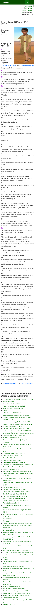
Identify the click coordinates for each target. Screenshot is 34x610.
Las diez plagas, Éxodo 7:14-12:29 (14, 435)
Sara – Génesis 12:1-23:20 (11, 404)
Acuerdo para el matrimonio (12, 586)
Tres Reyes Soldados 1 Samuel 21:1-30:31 (16, 492)
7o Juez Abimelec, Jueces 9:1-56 (13, 467)
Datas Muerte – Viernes (10, 597)
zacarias (5, 559)
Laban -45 (6, 410)
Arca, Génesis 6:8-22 (9, 401)
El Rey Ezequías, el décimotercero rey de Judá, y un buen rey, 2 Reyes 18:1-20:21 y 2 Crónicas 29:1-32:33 (18, 525)
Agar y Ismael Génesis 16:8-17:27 (14, 406)
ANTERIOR (29, 8)
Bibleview (5, 2)
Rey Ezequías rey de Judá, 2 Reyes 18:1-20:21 (17, 550)
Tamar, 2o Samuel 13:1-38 (11, 503)
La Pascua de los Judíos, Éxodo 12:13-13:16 (17, 431)
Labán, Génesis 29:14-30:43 (12, 413)
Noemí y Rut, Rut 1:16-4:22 (11, 469)
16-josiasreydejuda (9, 530)
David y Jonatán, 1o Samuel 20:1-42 (14, 494)
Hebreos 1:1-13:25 (9, 604)
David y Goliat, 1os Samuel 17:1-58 (14, 489)
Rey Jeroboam (7, 519)
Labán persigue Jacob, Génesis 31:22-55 (16, 415)
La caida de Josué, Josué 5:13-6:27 (14, 453)
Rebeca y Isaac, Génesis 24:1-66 (13, 408)
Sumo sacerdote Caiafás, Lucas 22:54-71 (16, 595)
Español (24, 10)
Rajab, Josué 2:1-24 (9, 458)
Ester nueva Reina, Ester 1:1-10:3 (13, 566)
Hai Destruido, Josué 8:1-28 (12, 460)
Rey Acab (6, 521)
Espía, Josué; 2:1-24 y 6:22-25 (12, 455)
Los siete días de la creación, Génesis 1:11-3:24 (18, 399)
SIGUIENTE (28, 6)
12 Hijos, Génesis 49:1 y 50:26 (12, 426)
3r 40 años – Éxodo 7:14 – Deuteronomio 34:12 (18, 433)
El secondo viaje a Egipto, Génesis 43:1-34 (16, 422)
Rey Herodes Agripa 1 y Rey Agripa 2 (14, 588)
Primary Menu (31, 2)
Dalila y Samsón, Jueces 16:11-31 (13, 487)
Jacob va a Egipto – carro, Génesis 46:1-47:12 (17, 424)
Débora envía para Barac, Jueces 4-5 (14, 462)
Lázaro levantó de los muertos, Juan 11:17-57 (17, 593)
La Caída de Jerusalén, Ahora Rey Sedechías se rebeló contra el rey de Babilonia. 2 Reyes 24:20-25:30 (18, 555)
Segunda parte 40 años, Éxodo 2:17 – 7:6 (16, 428)
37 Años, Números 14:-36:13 (12, 437)
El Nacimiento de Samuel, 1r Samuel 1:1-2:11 (17, 471)
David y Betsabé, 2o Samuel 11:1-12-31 (15, 501)
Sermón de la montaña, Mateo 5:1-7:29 (15, 591)
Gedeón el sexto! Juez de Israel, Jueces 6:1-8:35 (18, 464)
